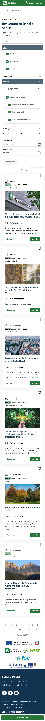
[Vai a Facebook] (4, 693)
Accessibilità (15, 681)
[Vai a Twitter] (10, 693)
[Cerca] (40, 41)
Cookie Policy (28, 681)
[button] (40, 10)
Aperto (12, 54)
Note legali (6, 684)
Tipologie (6, 128)
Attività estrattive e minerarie (23, 104)
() (22, 717)
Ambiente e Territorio (17, 97)
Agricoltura (14, 88)
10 (20, 630)
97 (30, 630)
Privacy (5, 681)
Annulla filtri (10, 161)
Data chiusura (7, 149)
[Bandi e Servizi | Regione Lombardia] (9, 3)
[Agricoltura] (22, 88)
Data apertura (7, 140)
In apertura (14, 61)
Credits (25, 684)
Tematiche (7, 81)
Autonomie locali (18, 112)
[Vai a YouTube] (16, 693)
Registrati (38, 3)
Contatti (16, 684)
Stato (5, 47)
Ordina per (25, 169)
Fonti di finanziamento (12, 133)
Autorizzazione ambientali (21, 119)
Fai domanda (10, 239)
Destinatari (7, 76)
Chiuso (12, 69)
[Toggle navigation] (4, 11)
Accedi (31, 3)
